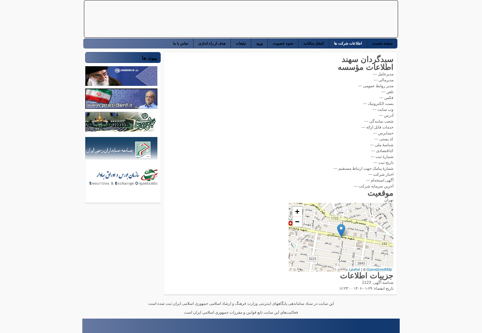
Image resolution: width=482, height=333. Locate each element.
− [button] (297, 222)
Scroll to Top (85, 328)
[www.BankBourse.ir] (353, 19)
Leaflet (354, 269)
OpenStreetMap (379, 269)
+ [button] (297, 211)
